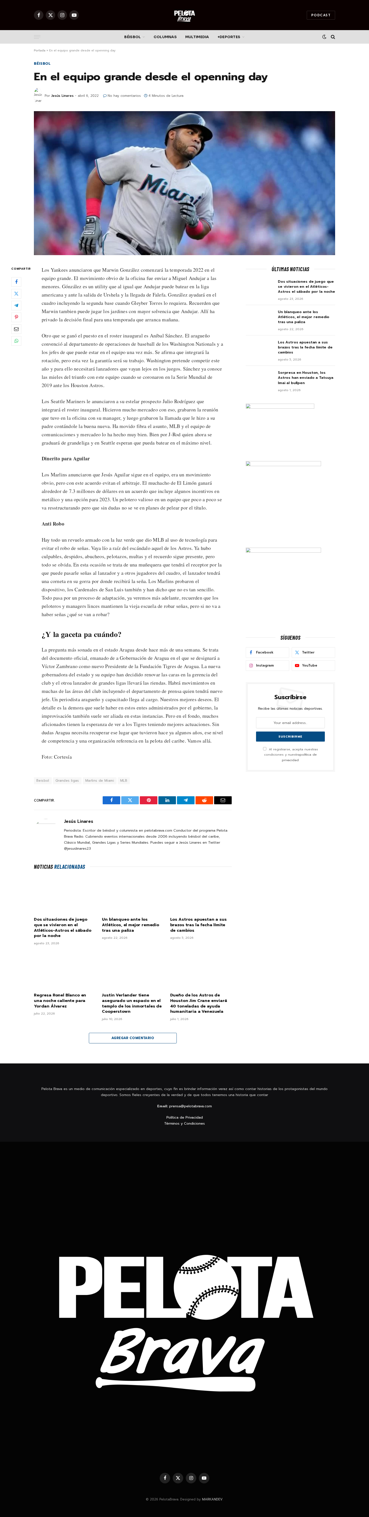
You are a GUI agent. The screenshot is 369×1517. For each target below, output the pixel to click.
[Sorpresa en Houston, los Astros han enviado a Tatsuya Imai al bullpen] (259, 379)
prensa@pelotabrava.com (190, 1106)
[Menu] (37, 37)
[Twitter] (16, 294)
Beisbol (42, 780)
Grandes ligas (67, 780)
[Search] (332, 37)
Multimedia (197, 37)
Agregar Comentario (132, 1038)
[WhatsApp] (16, 341)
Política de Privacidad (184, 1117)
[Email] (16, 329)
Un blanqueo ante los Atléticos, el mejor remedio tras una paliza (130, 925)
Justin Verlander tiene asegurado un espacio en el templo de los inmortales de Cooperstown (132, 1004)
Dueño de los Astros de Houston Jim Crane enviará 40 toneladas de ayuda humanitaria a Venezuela (198, 1004)
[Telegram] (16, 305)
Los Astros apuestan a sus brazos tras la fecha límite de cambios (198, 925)
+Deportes (229, 37)
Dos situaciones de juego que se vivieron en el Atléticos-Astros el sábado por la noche (62, 928)
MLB (123, 780)
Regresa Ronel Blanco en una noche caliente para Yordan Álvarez (60, 1001)
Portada (39, 50)
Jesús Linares (62, 95)
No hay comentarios (124, 95)
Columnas (165, 37)
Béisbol (132, 37)
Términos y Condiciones (184, 1123)
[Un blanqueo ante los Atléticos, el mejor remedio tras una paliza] (132, 894)
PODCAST (321, 15)
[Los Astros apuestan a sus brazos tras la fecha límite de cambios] (201, 894)
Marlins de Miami (99, 780)
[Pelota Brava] (184, 15)
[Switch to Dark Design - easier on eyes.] (324, 37)
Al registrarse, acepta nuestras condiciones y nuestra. (291, 754)
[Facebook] (16, 282)
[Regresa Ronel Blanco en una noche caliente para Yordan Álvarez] (64, 970)
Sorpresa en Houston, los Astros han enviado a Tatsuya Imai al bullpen (305, 377)
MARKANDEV (212, 1499)
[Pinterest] (16, 317)
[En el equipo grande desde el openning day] (184, 183)
